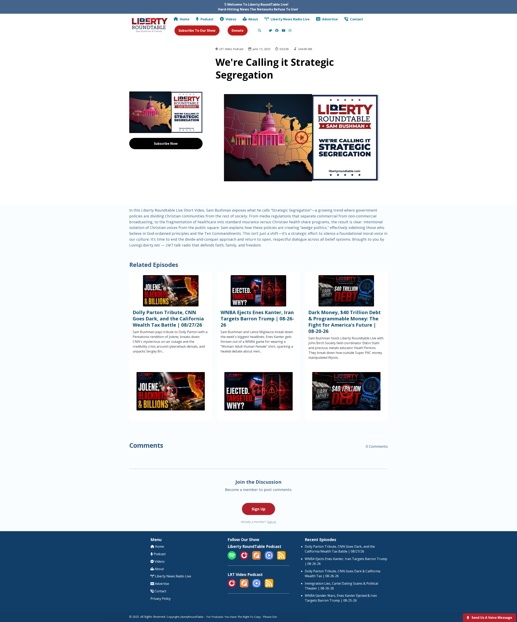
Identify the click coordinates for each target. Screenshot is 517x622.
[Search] (259, 30)
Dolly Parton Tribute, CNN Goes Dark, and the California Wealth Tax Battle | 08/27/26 (168, 318)
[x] (270, 30)
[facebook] (277, 30)
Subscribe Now (166, 143)
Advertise (329, 19)
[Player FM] (244, 558)
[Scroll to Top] (507, 603)
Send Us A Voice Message (491, 617)
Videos (230, 19)
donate (238, 30)
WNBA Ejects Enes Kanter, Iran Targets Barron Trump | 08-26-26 (257, 318)
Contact (356, 19)
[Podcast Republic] (269, 558)
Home (184, 19)
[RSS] (281, 558)
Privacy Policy (160, 598)
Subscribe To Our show (197, 30)
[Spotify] (232, 558)
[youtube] (283, 30)
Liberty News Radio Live (290, 19)
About (252, 19)
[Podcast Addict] (256, 558)
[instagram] (289, 30)
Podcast (206, 19)
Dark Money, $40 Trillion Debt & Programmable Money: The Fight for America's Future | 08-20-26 (344, 322)
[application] (301, 137)
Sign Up (258, 509)
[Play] (301, 138)
